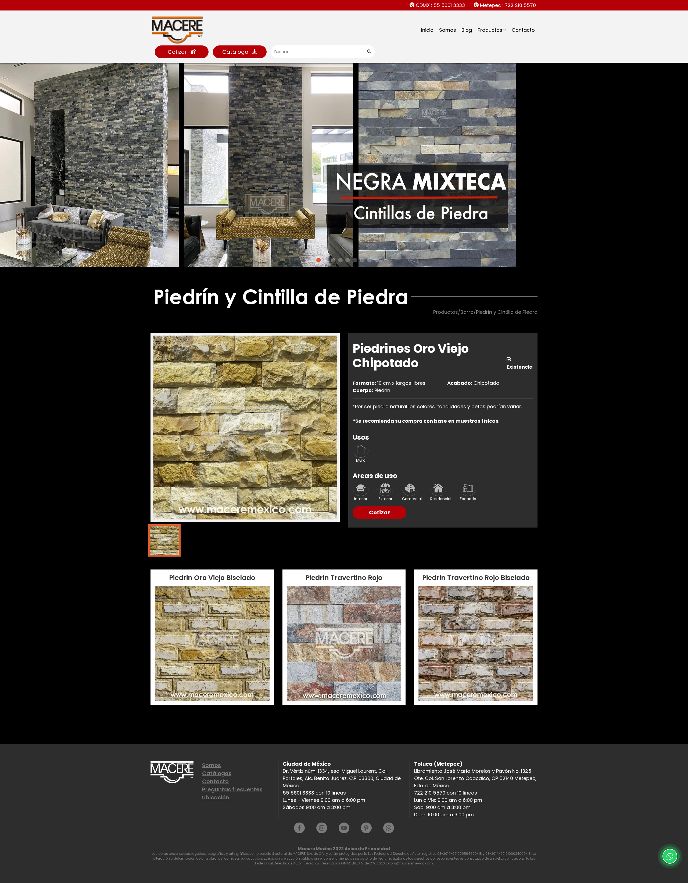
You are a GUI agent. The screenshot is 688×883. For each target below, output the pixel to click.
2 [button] (318, 260)
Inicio (427, 30)
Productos (490, 30)
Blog (466, 30)
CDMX (439, 5)
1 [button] (311, 260)
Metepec (507, 5)
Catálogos (216, 773)
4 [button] (333, 260)
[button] (17, 166)
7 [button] (355, 260)
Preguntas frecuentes (232, 789)
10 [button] (376, 260)
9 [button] (369, 260)
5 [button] (340, 260)
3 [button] (326, 260)
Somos (447, 30)
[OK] (369, 51)
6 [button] (347, 260)
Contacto (523, 30)
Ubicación (215, 797)
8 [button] (362, 260)
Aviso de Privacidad (367, 849)
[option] (344, 165)
